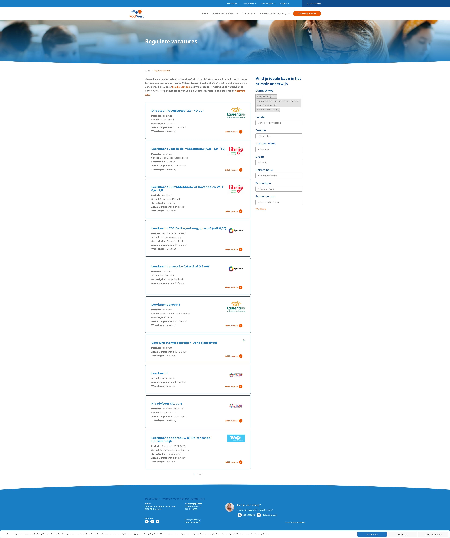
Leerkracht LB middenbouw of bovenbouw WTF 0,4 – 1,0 (187, 188)
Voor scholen (232, 3)
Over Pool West (267, 3)
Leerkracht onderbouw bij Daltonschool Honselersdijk (181, 439)
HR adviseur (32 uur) (166, 403)
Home (204, 13)
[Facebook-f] (147, 521)
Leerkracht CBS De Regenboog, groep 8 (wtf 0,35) (188, 228)
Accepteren (372, 534)
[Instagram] (152, 521)
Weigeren (402, 534)
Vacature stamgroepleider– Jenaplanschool (184, 342)
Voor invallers (249, 3)
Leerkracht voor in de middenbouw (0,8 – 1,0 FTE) (188, 149)
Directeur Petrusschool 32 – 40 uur (177, 110)
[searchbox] (281, 109)
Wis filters (260, 209)
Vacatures (248, 13)
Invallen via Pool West (223, 13)
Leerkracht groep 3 (165, 304)
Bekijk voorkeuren (433, 534)
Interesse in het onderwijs (273, 13)
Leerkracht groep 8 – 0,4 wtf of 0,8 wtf (180, 266)
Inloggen (283, 3)
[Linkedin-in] (157, 521)
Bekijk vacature (233, 132)
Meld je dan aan (181, 87)
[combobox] (278, 103)
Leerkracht (159, 373)
